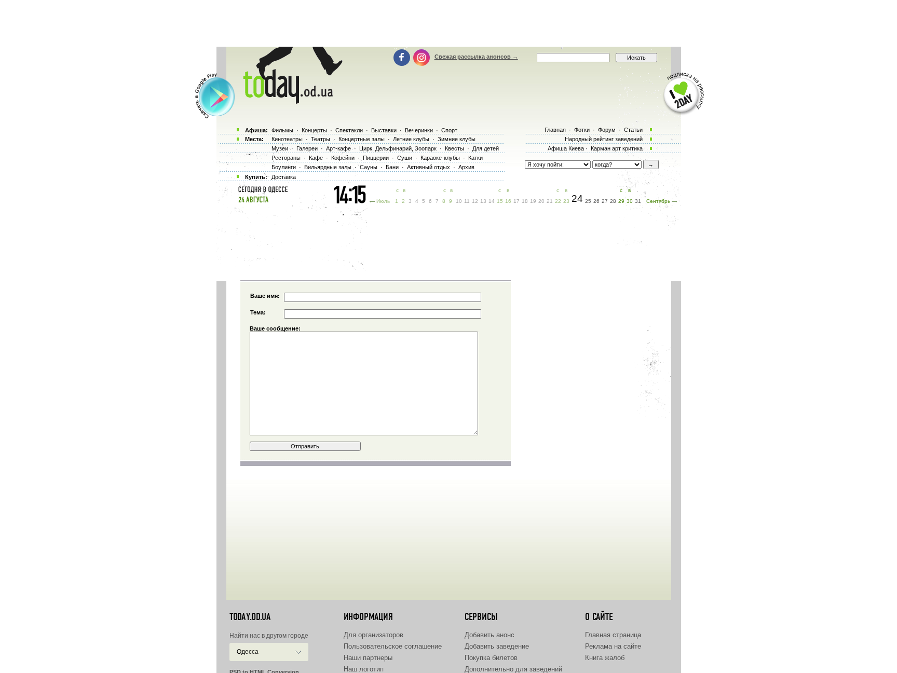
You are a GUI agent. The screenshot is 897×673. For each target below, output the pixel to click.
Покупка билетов (491, 658)
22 (558, 201)
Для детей (485, 148)
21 (550, 201)
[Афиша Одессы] (287, 101)
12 (475, 201)
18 (525, 201)
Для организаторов (373, 635)
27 (605, 201)
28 (613, 201)
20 (541, 201)
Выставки (384, 130)
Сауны (368, 167)
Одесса (248, 651)
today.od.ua (249, 617)
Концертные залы (361, 139)
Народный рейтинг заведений (604, 139)
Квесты (454, 148)
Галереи (307, 148)
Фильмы (282, 130)
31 (638, 201)
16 (508, 201)
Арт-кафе (338, 148)
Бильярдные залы (327, 167)
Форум (607, 130)
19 (533, 201)
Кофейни (343, 158)
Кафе (316, 158)
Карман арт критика (617, 148)
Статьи (633, 130)
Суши (404, 158)
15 (500, 201)
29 (621, 201)
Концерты (314, 130)
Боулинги (283, 167)
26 (596, 201)
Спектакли (349, 130)
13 (483, 201)
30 (630, 201)
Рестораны (286, 158)
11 (467, 201)
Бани (392, 167)
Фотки (582, 130)
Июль (383, 201)
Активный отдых (428, 167)
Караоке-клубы (440, 158)
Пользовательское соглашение (393, 646)
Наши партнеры (368, 658)
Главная (555, 130)
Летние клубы (411, 139)
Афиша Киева (566, 148)
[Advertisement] (448, 23)
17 (516, 201)
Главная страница (613, 635)
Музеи (279, 148)
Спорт (449, 130)
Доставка (283, 177)
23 (566, 201)
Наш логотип (364, 669)
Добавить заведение (497, 646)
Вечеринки (419, 130)
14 (491, 201)
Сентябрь (658, 201)
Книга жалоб (604, 658)
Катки (475, 158)
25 (588, 201)
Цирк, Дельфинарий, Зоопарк (398, 148)
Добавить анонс (489, 635)
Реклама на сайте (613, 646)
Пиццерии (376, 158)
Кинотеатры (287, 139)
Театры (320, 139)
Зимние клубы (456, 139)
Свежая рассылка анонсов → (476, 56)
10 (459, 201)
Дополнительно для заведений (513, 669)
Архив (466, 167)
